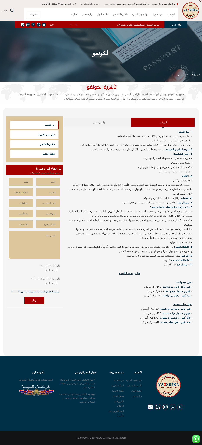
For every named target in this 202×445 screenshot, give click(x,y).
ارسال (34, 300)
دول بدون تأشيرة (140, 14)
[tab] (163, 122)
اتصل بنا (74, 14)
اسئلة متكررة (118, 385)
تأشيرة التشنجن (120, 14)
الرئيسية (171, 14)
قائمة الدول (102, 14)
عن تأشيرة (158, 14)
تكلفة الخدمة (48, 153)
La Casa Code (119, 437)
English (33, 14)
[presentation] (72, 24)
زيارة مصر (88, 14)
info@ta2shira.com (90, 4)
